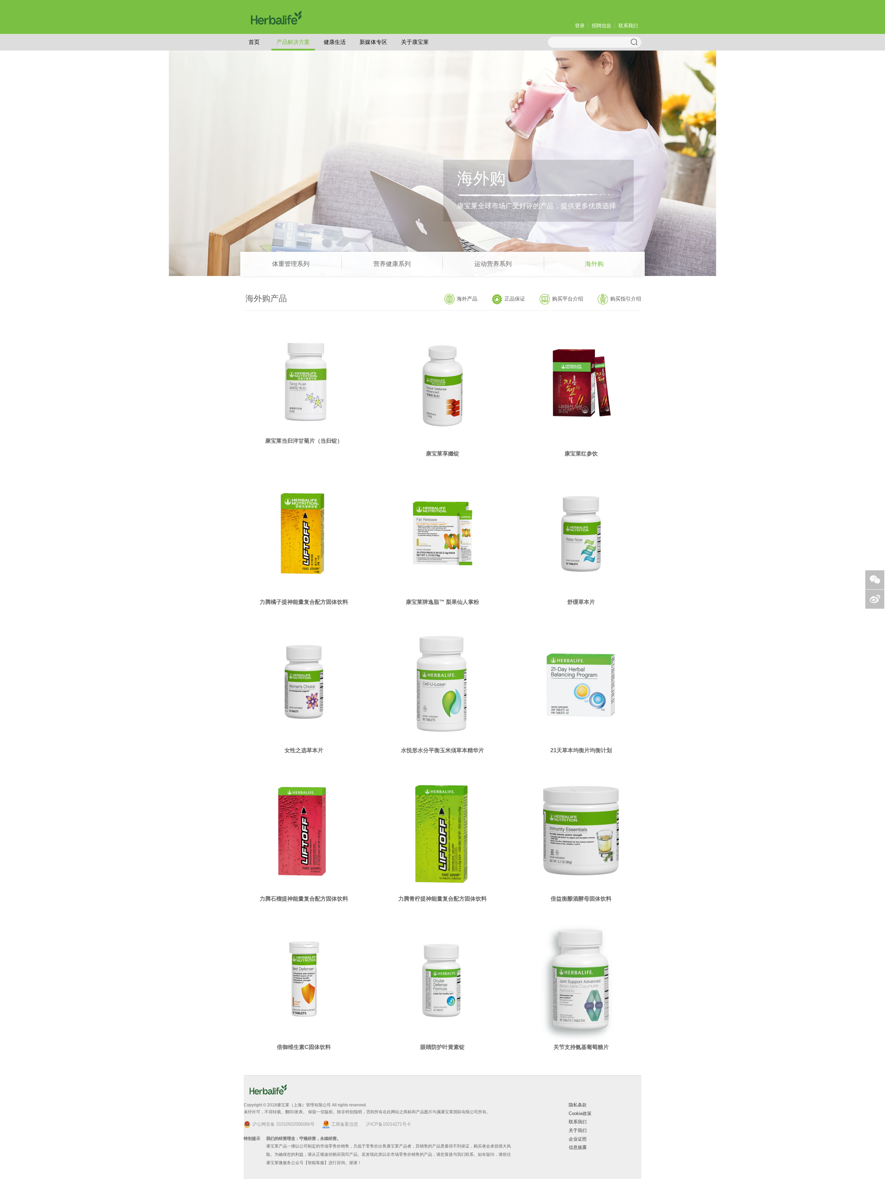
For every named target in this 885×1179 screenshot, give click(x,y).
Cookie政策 (580, 1113)
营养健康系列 (392, 263)
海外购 (594, 263)
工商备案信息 (344, 1124)
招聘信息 (601, 25)
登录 (580, 25)
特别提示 (252, 1138)
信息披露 (578, 1147)
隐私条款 (578, 1104)
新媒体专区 (373, 42)
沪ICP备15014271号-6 (388, 1124)
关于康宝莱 (415, 42)
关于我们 (578, 1130)
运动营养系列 (493, 263)
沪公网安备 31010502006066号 (283, 1124)
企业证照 (578, 1139)
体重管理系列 (290, 263)
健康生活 (335, 42)
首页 (254, 42)
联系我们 (628, 25)
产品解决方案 (293, 42)
